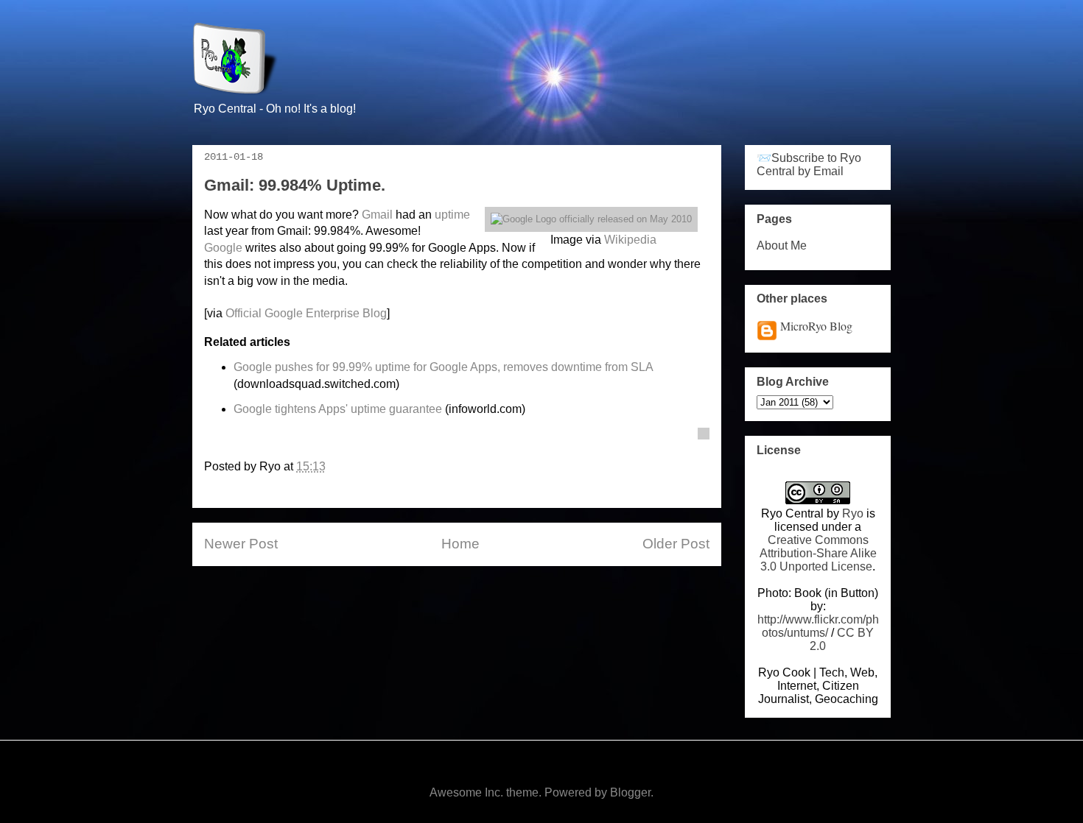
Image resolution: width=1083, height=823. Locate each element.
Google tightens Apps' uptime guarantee (338, 409)
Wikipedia (630, 239)
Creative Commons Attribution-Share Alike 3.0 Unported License (818, 553)
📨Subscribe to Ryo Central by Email (809, 164)
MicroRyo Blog (816, 325)
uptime (452, 214)
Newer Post (241, 543)
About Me (782, 245)
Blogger (630, 792)
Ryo (852, 513)
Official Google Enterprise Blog (306, 313)
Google (223, 247)
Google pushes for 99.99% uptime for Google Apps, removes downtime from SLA (443, 367)
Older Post (675, 543)
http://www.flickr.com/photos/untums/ (818, 626)
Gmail (377, 214)
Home (460, 543)
